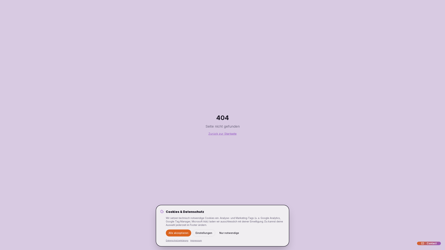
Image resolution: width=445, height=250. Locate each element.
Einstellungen (204, 232)
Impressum (196, 240)
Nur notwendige (229, 232)
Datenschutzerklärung (177, 240)
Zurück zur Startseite (222, 133)
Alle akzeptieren (178, 232)
